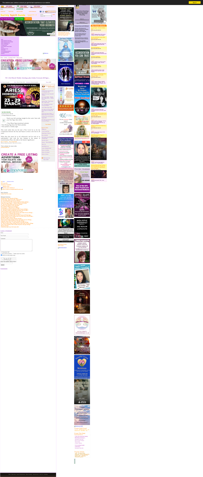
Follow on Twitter (45, 154)
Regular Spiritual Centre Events (6, 40)
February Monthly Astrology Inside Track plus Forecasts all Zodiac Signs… (16, 215)
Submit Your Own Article (6, 193)
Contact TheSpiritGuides (46, 148)
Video (64, 32)
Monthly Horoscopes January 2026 (8, 217)
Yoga (86, 430)
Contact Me (5, 183)
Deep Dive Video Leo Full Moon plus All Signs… (11, 213)
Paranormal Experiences (79, 456)
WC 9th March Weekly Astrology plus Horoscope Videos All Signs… (15, 210)
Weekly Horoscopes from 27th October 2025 (10, 227)
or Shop (66, 5)
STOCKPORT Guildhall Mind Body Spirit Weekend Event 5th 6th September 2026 (98, 75)
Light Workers (77, 455)
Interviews (3, 53)
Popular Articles (79, 452)
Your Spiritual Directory (5, 52)
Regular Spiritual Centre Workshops (7, 41)
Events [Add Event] (81, 428)
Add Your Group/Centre (63, 35)
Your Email (3, 235)
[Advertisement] (27, 72)
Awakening (77, 454)
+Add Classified (19, 11)
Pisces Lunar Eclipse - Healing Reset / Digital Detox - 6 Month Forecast (48, 98)
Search (54, 14)
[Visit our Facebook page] (41, 12)
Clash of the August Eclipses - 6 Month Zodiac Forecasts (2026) (14, 203)
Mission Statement (29, 474)
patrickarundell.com (5, 147)
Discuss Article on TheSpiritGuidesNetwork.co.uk (13, 189)
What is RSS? (46, 159)
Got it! (194, 2)
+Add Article (10, 11)
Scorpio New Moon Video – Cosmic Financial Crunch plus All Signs (14, 222)
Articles (5, 57)
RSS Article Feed (46, 157)
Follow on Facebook (45, 152)
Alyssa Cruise (19, 57)
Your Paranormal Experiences (6, 51)
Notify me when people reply (8, 255)
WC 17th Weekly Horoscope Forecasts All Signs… (11, 200)
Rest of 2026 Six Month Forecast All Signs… (10, 206)
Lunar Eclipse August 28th (47, 107)
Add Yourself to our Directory (64, 33)
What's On (44, 144)
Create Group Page (45, 131)
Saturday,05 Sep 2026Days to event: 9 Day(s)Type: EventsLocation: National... (79, 440)
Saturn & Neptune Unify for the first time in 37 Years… (12, 211)
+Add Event (2, 11)
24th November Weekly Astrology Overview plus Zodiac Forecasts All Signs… (16, 219)
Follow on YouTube (45, 150)
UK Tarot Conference (95, 56)
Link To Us (41, 474)
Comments (3, 238)
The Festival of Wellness (96, 65)
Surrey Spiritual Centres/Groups (6, 46)
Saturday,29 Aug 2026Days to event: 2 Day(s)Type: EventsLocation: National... (81, 449)
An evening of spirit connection (97, 86)
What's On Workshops (4, 44)
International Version (62, 244)
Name (2, 232)
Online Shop (13, 474)
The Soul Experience (95, 47)
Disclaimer (46, 474)
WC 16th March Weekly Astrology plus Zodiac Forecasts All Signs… (15, 209)
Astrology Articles (81, 453)
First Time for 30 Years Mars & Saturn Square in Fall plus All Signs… (48, 110)
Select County (61, 245)
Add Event (28, 18)
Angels (76, 453)
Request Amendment (7, 184)
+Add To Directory (32, 11)
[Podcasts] (50, 12)
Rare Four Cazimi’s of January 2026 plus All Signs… (12, 218)
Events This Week (79, 433)
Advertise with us (45, 140)
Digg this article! (6, 186)
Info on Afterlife (45, 135)
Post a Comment (4, 141)
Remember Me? (6, 252)
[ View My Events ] (50, 6)
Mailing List (44, 129)
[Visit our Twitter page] (43, 12)
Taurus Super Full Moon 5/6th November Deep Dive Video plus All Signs (16, 224)
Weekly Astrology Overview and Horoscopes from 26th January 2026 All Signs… (17, 216)
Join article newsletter (7, 253)
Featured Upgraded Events (78, 434)
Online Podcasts (61, 5)
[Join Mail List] (45, 53)
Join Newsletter (19, 18)
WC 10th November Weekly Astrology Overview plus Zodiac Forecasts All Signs (17, 223)
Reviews (2, 47)
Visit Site (92, 33)
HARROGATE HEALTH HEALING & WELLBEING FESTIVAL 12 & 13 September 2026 (98, 114)
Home (2, 39)
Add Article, (60, 32)
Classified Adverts (4, 45)
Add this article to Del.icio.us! (9, 187)
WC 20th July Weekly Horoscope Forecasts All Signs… (12, 204)
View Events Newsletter (7, 18)
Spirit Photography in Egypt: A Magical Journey (97, 135)
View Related (48, 124)
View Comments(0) (13, 141)
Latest (43, 89)
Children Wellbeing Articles (84, 454)
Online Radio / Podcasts (46, 133)
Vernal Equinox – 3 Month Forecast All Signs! (10, 207)
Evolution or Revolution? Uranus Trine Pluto (10, 205)
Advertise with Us (36, 474)
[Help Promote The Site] (62, 247)
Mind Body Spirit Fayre (83, 429)
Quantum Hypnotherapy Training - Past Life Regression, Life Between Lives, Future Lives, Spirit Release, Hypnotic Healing (98, 167)
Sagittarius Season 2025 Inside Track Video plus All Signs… (13, 221)
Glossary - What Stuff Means (47, 142)
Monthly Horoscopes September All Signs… (10, 198)
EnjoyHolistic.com (45, 146)
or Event (67, 32)
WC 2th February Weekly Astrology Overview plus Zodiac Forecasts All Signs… (17, 212)
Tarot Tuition (83, 430)
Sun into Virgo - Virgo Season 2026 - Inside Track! (11, 199)
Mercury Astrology (5, 225)
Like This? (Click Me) (6, 112)
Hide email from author (19, 253)
